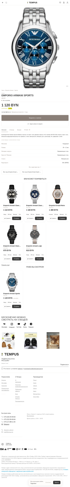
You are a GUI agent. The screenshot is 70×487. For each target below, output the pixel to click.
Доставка (4, 383)
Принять (57, 482)
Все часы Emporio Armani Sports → (31, 172)
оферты (20, 368)
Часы (2, 90)
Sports (16, 90)
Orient (35, 388)
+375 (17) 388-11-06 (9, 422)
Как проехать (30, 416)
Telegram (6, 424)
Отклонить (48, 482)
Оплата (3, 380)
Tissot (34, 380)
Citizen (35, 385)
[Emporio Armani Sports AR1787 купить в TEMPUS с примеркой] (32, 2)
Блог (16, 394)
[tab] (4, 130)
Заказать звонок (8, 430)
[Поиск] (6, 2)
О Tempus (18, 377)
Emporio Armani (9, 90)
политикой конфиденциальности (33, 368)
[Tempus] (10, 354)
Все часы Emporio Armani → (10, 172)
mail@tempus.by (8, 432)
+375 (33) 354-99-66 (9, 419)
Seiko (34, 391)
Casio (34, 383)
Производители (19, 401)
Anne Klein (36, 396)
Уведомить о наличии (35, 118)
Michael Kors (36, 394)
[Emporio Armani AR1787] (12, 282)
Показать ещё (5, 265)
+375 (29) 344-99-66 (9, 417)
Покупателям (5, 377)
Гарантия (4, 385)
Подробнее (33, 483)
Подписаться (64, 364)
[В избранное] (19, 185)
